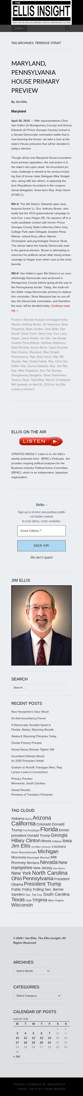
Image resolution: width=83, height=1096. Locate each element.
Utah (29, 900)
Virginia (39, 899)
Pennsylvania (19, 356)
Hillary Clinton (25, 840)
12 (33, 1037)
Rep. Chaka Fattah (35, 361)
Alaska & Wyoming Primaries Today (33, 736)
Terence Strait (20, 379)
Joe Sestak (59, 338)
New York (21, 873)
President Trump (42, 884)
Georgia (59, 835)
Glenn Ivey (45, 333)
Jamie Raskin (29, 338)
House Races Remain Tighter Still (32, 749)
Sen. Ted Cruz (34, 894)
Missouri (45, 857)
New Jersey (42, 868)
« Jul (16, 1056)
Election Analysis (34, 319)
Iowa (67, 840)
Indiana (57, 841)
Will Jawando (19, 384)
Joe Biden (36, 847)
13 (41, 1037)
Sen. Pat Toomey (50, 370)
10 (17, 1037)
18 (25, 1042)
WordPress (56, 1084)
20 (41, 1042)
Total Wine (37, 379)
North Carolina (49, 873)
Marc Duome (19, 352)
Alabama (17, 818)
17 (17, 1042)
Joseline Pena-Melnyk (25, 342)
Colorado (43, 824)
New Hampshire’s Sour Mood (30, 711)
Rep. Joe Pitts (58, 365)
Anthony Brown (31, 324)
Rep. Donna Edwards (34, 365)
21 (49, 1042)
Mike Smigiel (51, 352)
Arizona (42, 818)
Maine (14, 852)
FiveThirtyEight (31, 830)
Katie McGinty (20, 347)
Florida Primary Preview (26, 742)
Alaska (28, 819)
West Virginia (55, 900)
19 (33, 1042)
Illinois (46, 841)
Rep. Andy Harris (40, 356)
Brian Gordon (34, 328)
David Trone (29, 333)
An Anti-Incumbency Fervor (28, 718)
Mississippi (33, 857)
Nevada (49, 862)
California (23, 823)
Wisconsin (22, 905)
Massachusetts (28, 852)
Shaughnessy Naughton (26, 375)
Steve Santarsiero (55, 375)
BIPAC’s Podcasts (52, 458)
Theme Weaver (54, 1089)
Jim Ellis (45, 338)
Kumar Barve (38, 347)
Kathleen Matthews (53, 342)
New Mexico (59, 868)
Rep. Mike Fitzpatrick (24, 370)
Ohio (16, 878)
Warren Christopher (58, 379)
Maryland (35, 352)
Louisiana (59, 846)
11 (25, 1037)
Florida (49, 829)
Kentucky (46, 847)
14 (49, 1037)
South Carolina (56, 894)
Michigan (48, 851)
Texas (18, 899)
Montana (33, 862)
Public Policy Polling (27, 889)
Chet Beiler (52, 328)
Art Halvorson (51, 324)
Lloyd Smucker (58, 347)
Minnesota (18, 857)
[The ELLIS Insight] (41, 12)
